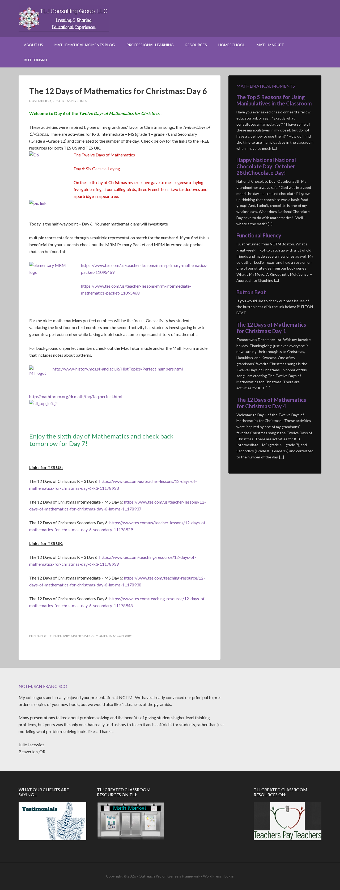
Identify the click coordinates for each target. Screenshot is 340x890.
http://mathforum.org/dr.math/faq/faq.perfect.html (75, 396)
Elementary (60, 636)
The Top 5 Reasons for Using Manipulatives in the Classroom (274, 100)
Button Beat (251, 292)
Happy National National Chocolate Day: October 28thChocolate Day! (266, 166)
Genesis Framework (183, 876)
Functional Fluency (258, 235)
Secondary (122, 636)
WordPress (212, 876)
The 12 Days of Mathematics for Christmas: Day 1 (271, 327)
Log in (229, 876)
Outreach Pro (150, 876)
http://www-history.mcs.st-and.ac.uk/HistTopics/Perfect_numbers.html (118, 368)
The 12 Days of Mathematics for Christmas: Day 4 (271, 403)
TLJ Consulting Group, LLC (170, 18)
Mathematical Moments (91, 636)
